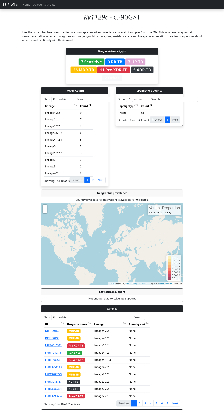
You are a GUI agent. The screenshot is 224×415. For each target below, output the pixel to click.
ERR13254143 (53, 367)
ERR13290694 (53, 396)
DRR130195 (52, 338)
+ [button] (45, 206)
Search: (81, 99)
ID (46, 324)
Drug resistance (77, 324)
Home (26, 4)
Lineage (99, 324)
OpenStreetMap (165, 283)
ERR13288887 (53, 381)
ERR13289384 (53, 389)
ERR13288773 (53, 374)
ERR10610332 (53, 345)
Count (84, 106)
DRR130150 (52, 331)
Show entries (56, 99)
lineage (50, 106)
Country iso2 (137, 324)
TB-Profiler (11, 4)
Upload (37, 4)
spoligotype (127, 106)
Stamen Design (131, 283)
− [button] (45, 211)
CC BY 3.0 (143, 283)
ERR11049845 (53, 352)
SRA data (49, 4)
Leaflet (111, 283)
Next (100, 180)
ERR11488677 (53, 360)
